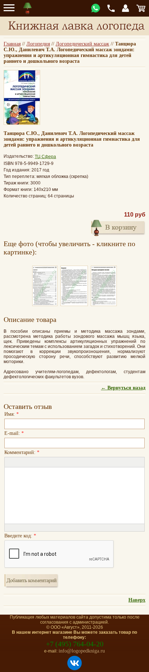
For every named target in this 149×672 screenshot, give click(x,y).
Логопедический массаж (82, 44)
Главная (12, 44)
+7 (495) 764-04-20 (74, 644)
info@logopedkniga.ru (82, 651)
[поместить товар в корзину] (118, 227)
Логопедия (38, 44)
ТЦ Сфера (45, 156)
